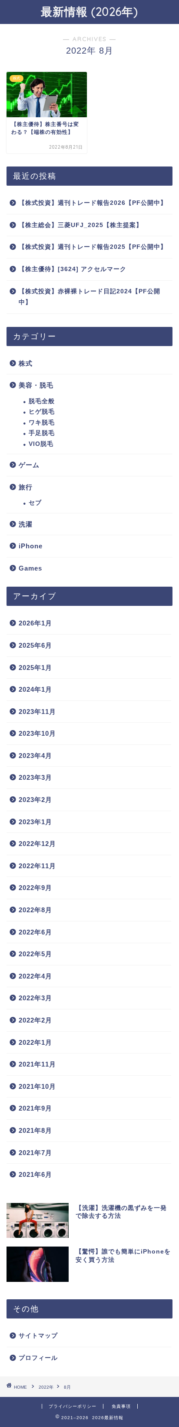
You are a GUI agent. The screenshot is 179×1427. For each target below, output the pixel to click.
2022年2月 (35, 1020)
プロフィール (38, 1358)
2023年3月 (35, 777)
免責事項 (121, 1406)
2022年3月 (35, 998)
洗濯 (26, 524)
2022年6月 (35, 932)
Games (30, 568)
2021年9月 (35, 1108)
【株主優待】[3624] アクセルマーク (72, 269)
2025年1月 (35, 667)
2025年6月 (35, 645)
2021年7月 (35, 1152)
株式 (26, 363)
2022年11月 (37, 866)
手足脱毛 (42, 433)
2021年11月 (37, 1064)
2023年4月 (35, 755)
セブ (35, 502)
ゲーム (29, 465)
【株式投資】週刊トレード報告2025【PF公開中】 (93, 247)
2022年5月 (35, 954)
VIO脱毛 (41, 444)
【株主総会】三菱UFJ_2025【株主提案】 (81, 225)
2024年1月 (35, 689)
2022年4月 (35, 976)
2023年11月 (37, 711)
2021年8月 (35, 1130)
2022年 (46, 1387)
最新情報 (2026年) (89, 11)
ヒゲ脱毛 (42, 411)
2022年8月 (35, 910)
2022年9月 (35, 887)
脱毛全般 (42, 401)
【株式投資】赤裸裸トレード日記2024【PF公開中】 (89, 297)
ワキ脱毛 (42, 422)
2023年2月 (35, 799)
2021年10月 (37, 1086)
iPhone (31, 546)
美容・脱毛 (36, 385)
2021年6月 (35, 1174)
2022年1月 (35, 1042)
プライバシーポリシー (72, 1406)
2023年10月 (37, 733)
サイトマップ (38, 1335)
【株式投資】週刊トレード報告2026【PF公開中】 (93, 203)
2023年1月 (35, 822)
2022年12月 (37, 843)
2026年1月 (35, 623)
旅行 (26, 487)
